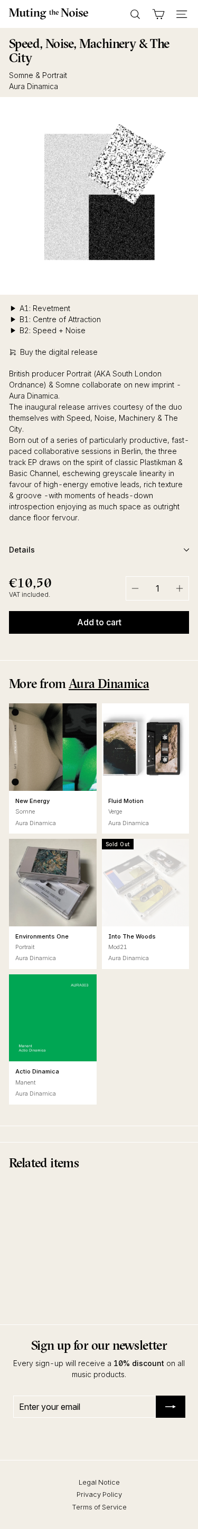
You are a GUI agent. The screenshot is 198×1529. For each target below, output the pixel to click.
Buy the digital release (59, 351)
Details (22, 549)
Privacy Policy (99, 1494)
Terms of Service (99, 1507)
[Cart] (158, 14)
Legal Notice (99, 1482)
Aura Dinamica (33, 86)
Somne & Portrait (38, 75)
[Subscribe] (170, 1407)
